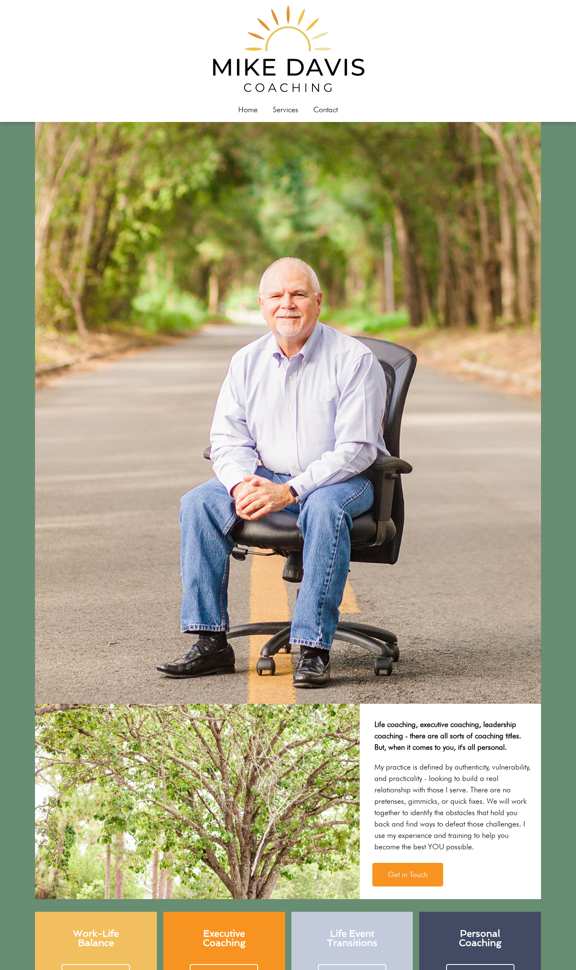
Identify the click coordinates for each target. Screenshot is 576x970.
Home (248, 109)
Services (285, 109)
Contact (325, 109)
